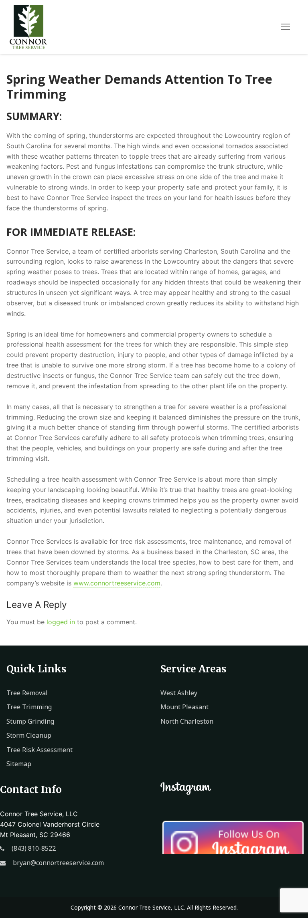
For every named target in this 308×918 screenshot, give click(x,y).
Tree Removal (27, 692)
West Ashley (178, 692)
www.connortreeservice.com (116, 583)
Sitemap (18, 763)
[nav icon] (285, 26)
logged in (61, 622)
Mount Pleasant (184, 706)
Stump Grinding (30, 721)
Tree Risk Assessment (39, 749)
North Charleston (186, 721)
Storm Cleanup (28, 735)
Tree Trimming (29, 706)
